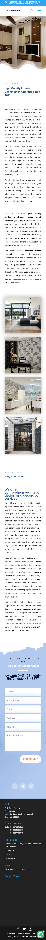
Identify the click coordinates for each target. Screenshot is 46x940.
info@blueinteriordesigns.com (18, 869)
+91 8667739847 (16, 833)
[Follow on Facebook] (15, 786)
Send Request (30, 759)
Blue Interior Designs (29, 933)
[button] (40, 934)
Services (9, 854)
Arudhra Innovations (28, 936)
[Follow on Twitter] (23, 786)
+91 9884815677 (16, 830)
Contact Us (11, 858)
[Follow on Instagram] (31, 786)
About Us (10, 850)
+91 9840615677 (16, 827)
